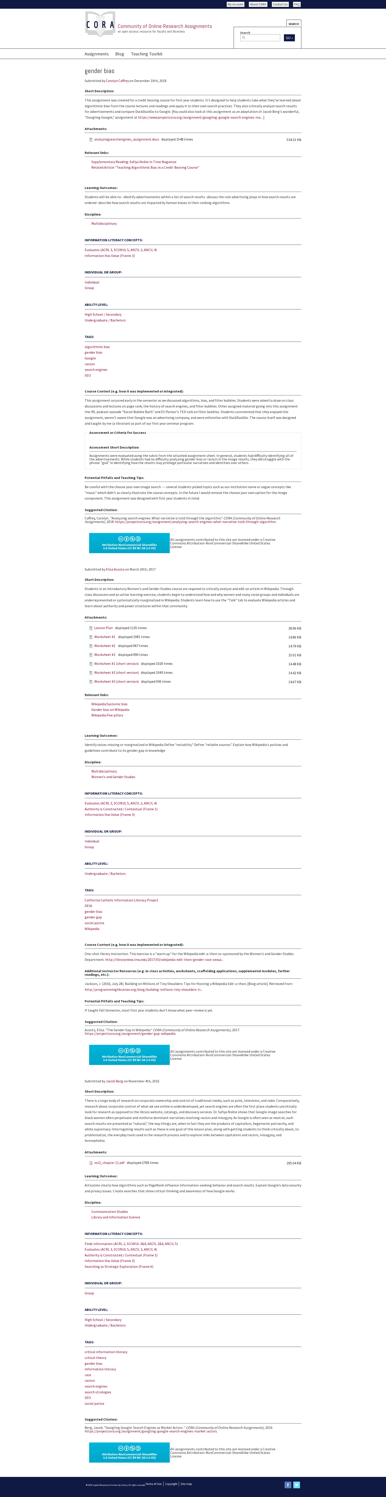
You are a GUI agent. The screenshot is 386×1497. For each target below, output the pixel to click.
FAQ (297, 4)
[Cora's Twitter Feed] (296, 1485)
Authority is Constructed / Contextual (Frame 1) (121, 809)
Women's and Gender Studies (113, 777)
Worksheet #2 (105, 645)
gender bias (93, 352)
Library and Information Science (115, 1217)
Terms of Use (153, 1484)
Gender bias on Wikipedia (110, 709)
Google (90, 358)
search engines (96, 369)
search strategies (98, 1392)
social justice (94, 923)
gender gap (93, 917)
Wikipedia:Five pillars (107, 715)
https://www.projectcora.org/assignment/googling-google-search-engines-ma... (200, 117)
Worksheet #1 (105, 636)
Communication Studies (109, 1211)
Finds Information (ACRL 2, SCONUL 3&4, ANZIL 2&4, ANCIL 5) (131, 1243)
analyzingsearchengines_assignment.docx (126, 139)
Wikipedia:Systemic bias (109, 704)
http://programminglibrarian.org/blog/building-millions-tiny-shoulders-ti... (143, 989)
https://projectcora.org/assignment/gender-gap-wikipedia (130, 1033)
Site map (186, 1484)
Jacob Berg (114, 1081)
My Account (235, 4)
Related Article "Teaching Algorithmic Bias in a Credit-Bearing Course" (145, 167)
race (88, 1375)
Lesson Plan (103, 628)
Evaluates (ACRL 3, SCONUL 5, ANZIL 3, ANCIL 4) (121, 250)
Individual (92, 282)
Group (89, 288)
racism (90, 364)
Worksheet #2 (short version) (116, 672)
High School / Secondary (103, 314)
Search (294, 24)
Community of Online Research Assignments (165, 26)
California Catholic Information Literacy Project (121, 900)
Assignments (97, 54)
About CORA (258, 4)
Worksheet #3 (105, 654)
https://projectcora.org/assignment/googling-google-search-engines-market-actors (151, 1431)
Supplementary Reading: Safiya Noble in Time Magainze (133, 162)
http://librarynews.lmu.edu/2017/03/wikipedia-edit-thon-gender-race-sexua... (164, 959)
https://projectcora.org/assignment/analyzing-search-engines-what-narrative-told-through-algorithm (195, 521)
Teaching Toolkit (147, 54)
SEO (88, 375)
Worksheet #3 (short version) (116, 681)
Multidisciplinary (104, 223)
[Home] (100, 24)
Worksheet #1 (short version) (116, 663)
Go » (289, 38)
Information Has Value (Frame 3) (110, 255)
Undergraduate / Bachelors (105, 320)
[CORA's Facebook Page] (288, 1485)
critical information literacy (106, 1352)
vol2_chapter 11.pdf (109, 1162)
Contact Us (280, 4)
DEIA (88, 905)
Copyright (171, 1484)
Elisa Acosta (115, 569)
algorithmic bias (97, 346)
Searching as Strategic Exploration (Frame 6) (119, 1266)
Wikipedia (92, 928)
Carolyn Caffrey (117, 80)
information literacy (100, 1369)
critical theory (95, 1357)
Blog (119, 54)
